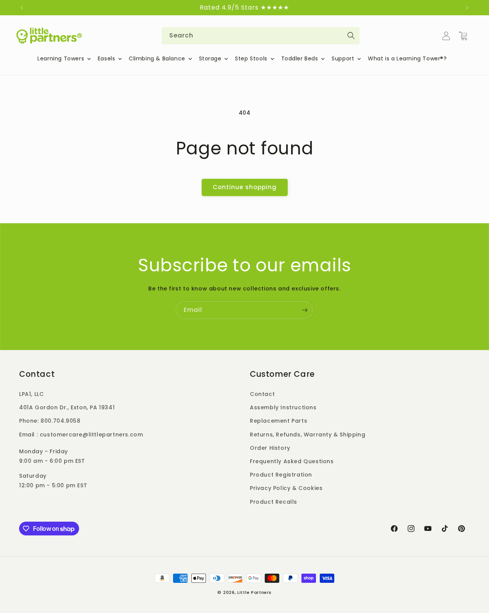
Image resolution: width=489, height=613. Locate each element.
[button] (463, 36)
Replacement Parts (278, 421)
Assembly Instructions (283, 407)
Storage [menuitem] (210, 58)
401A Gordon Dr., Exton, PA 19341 (67, 407)
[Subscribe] (304, 310)
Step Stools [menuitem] (251, 58)
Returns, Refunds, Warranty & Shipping (307, 434)
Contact (262, 394)
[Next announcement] (467, 7)
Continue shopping (245, 187)
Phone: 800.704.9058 (49, 421)
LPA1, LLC (31, 394)
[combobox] (260, 35)
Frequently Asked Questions (292, 461)
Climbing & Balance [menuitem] (157, 58)
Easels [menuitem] (106, 58)
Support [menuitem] (343, 58)
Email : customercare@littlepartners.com (81, 434)
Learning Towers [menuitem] (60, 58)
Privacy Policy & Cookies (286, 488)
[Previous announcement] (21, 7)
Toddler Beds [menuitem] (299, 58)
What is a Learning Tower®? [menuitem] (407, 58)
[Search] (351, 35)
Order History (270, 448)
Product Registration (281, 474)
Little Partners (254, 592)
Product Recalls (273, 502)
